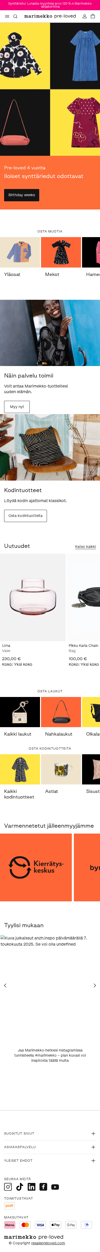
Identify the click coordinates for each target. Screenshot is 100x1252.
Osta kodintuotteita (25, 516)
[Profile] (85, 16)
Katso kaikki (85, 547)
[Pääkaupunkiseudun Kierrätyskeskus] (36, 867)
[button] (50, 984)
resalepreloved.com (48, 1243)
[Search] (15, 16)
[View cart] (93, 16)
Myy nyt (17, 407)
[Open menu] (7, 16)
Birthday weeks (21, 195)
